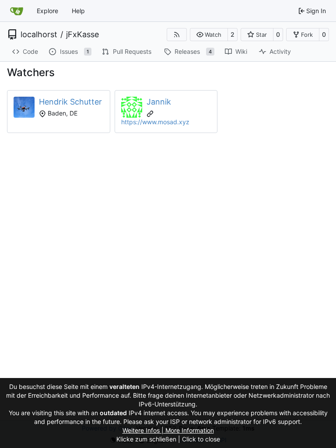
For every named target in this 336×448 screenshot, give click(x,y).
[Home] (16, 11)
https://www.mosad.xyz (155, 122)
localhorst (39, 34)
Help (78, 10)
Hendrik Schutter (70, 101)
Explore (47, 10)
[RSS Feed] (177, 34)
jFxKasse (82, 34)
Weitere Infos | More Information (168, 430)
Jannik (159, 101)
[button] (209, 34)
